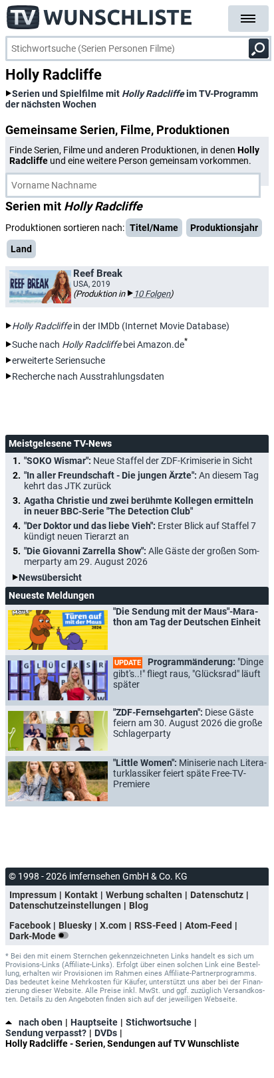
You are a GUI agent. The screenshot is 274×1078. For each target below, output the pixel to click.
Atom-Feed (208, 925)
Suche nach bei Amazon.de (98, 344)
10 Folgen (152, 294)
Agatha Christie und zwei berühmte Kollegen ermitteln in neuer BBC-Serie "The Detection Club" (138, 505)
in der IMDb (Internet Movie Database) (120, 326)
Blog (138, 905)
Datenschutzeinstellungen (65, 905)
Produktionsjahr (224, 227)
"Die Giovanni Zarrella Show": (141, 556)
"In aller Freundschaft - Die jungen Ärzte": (141, 480)
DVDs (105, 1033)
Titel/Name (154, 227)
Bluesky (75, 925)
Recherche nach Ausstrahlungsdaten (88, 376)
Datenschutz (216, 894)
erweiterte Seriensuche (58, 360)
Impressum (33, 894)
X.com (113, 925)
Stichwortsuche (159, 1022)
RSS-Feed (155, 925)
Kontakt (81, 894)
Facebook (30, 925)
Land (21, 249)
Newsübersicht (50, 577)
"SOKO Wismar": (138, 460)
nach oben (41, 1022)
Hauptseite (94, 1022)
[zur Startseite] (100, 13)
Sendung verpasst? (45, 1033)
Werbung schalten (144, 894)
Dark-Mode (33, 936)
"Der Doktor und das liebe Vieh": (140, 531)
